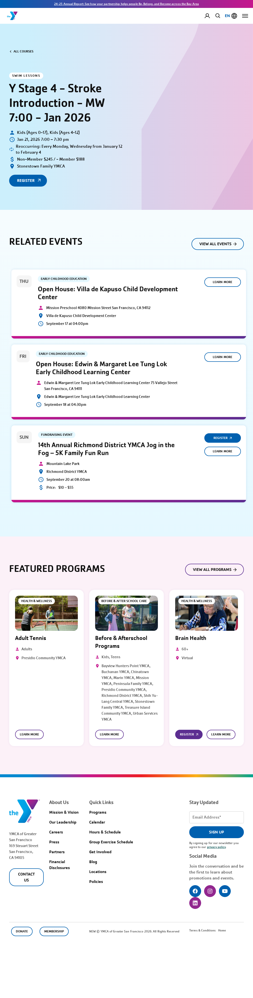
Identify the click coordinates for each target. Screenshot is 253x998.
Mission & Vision (64, 812)
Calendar (97, 822)
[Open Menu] (245, 16)
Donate (22, 931)
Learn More (222, 282)
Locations (97, 871)
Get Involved (100, 851)
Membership (54, 931)
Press (54, 842)
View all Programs (212, 569)
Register (220, 438)
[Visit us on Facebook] (195, 891)
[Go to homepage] (12, 16)
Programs (97, 812)
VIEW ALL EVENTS (215, 243)
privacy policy (216, 847)
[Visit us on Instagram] (210, 891)
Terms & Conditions (202, 930)
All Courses (23, 51)
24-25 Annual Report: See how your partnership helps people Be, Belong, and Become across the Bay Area (126, 4)
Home (222, 930)
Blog (93, 861)
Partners (57, 851)
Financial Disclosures (59, 864)
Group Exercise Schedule (111, 842)
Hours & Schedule (105, 832)
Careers (56, 832)
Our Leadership (62, 822)
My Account (211, 15)
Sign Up (216, 832)
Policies (96, 881)
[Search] (217, 16)
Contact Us (26, 877)
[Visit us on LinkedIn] (195, 903)
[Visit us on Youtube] (225, 891)
